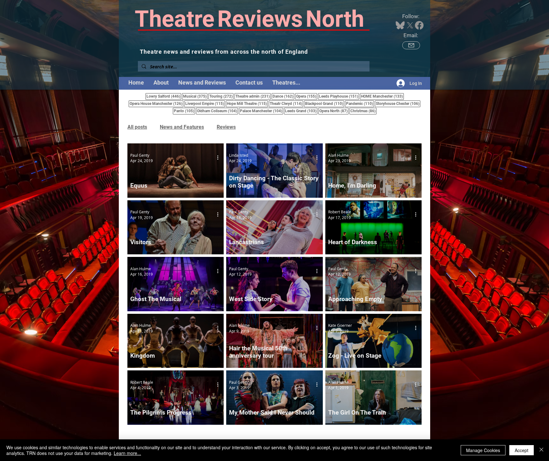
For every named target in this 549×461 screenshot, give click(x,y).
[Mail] (411, 45)
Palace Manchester (261, 110)
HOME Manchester (382, 96)
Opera (306, 96)
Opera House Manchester (156, 103)
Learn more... (127, 453)
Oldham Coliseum (217, 110)
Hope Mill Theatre (247, 103)
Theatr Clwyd (286, 103)
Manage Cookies (483, 450)
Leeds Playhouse (339, 96)
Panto (184, 110)
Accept (521, 450)
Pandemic (360, 103)
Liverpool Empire (205, 103)
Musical (195, 96)
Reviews (226, 127)
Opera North (334, 110)
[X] (410, 25)
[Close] (541, 450)
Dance (283, 96)
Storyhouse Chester (398, 103)
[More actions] (220, 158)
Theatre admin (253, 96)
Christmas (363, 110)
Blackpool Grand (324, 103)
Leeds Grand (301, 110)
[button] (286, 83)
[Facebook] (419, 25)
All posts (137, 127)
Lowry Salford (163, 96)
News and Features (182, 127)
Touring (221, 96)
